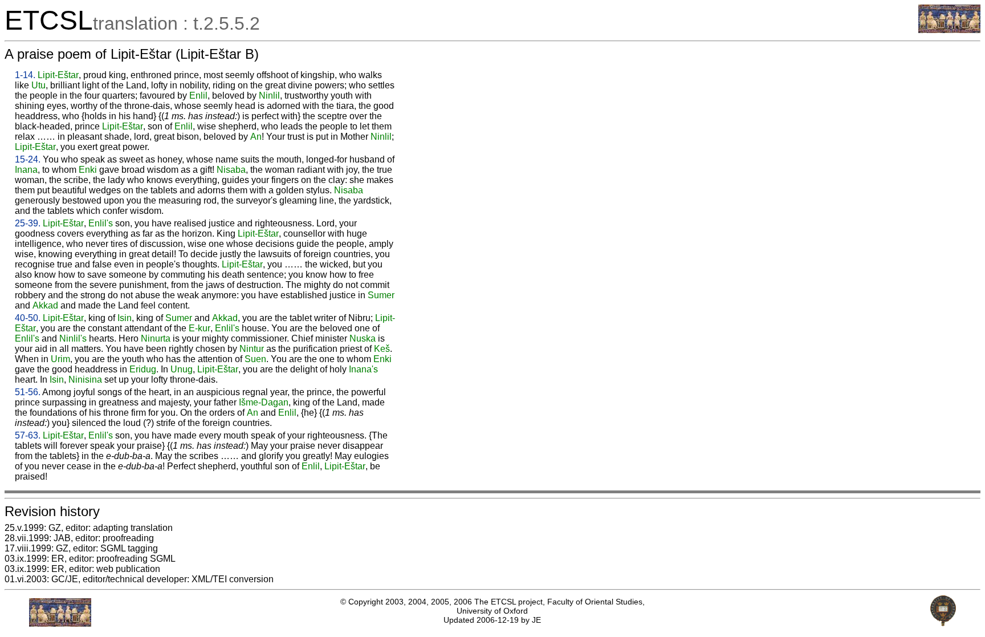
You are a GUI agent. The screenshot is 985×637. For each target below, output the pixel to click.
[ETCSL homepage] (949, 30)
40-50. (27, 318)
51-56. (27, 392)
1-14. (25, 75)
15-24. (27, 159)
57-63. (27, 435)
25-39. (27, 223)
